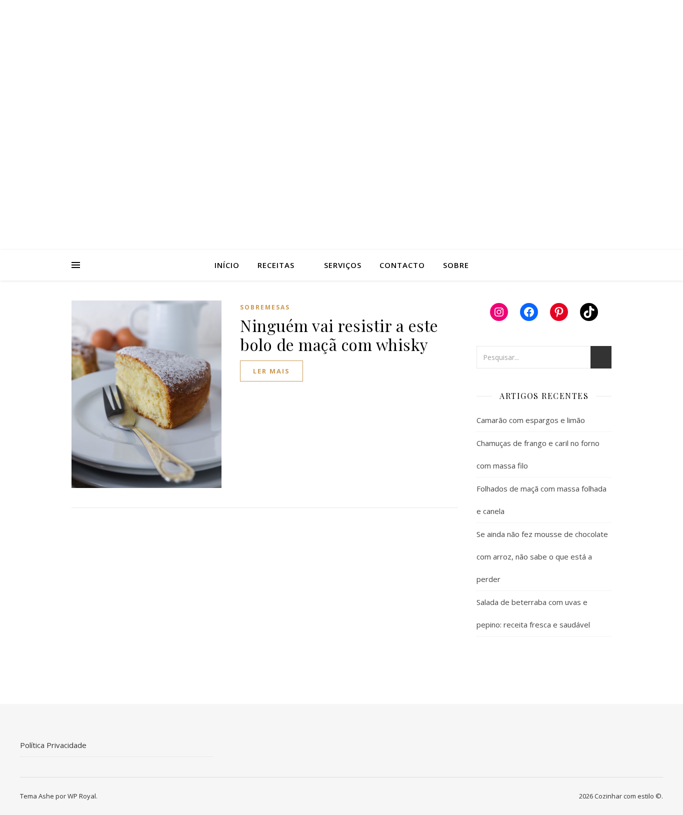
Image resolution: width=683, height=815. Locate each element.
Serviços (343, 265)
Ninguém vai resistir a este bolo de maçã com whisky (339, 334)
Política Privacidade (53, 745)
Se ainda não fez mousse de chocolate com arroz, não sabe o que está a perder (542, 556)
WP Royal (82, 796)
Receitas (276, 265)
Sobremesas (265, 307)
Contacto (402, 265)
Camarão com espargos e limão (530, 420)
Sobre (456, 265)
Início (227, 265)
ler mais (271, 371)
